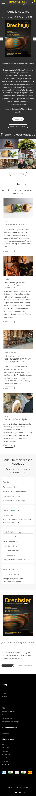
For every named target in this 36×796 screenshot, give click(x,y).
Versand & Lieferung (8, 711)
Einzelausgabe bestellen (18, 126)
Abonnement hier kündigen (10, 722)
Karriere (4, 697)
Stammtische (6, 754)
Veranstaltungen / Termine (10, 758)
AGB (3, 708)
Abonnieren (18, 119)
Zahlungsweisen (7, 718)
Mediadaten (6, 733)
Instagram (24, 792)
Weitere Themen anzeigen (18, 174)
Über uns (5, 690)
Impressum (5, 765)
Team (4, 693)
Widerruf (4, 715)
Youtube (16, 792)
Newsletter (5, 748)
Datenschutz (6, 761)
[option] (18, 38)
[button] (1, 39)
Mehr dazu (9, 251)
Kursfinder (5, 751)
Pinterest (20, 792)
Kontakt (4, 744)
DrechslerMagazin (21, 787)
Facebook (12, 792)
